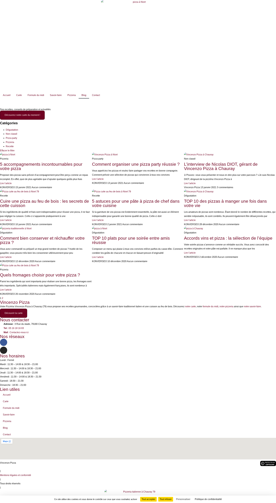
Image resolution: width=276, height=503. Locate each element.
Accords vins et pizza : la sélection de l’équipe (228, 238)
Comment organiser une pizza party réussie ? (136, 164)
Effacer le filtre (7, 150)
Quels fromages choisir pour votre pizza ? (40, 275)
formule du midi (210, 306)
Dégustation (12, 130)
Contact (96, 95)
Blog (84, 95)
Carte (19, 95)
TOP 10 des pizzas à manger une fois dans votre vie (225, 203)
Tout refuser (166, 499)
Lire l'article (6, 183)
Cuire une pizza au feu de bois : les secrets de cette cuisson (44, 203)
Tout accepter (148, 499)
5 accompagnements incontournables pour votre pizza (41, 166)
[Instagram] (3, 350)
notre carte (190, 306)
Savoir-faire (56, 95)
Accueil (6, 95)
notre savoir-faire (252, 306)
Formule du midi (36, 95)
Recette (10, 146)
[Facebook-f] (3, 342)
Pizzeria (71, 95)
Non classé (11, 134)
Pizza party (11, 138)
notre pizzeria (226, 306)
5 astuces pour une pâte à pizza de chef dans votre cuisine (136, 203)
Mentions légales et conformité (15, 475)
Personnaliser (183, 499)
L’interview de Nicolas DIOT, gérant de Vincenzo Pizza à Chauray (221, 166)
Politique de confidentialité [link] (208, 499)
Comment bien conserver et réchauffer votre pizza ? (42, 240)
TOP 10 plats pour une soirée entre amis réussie (131, 240)
